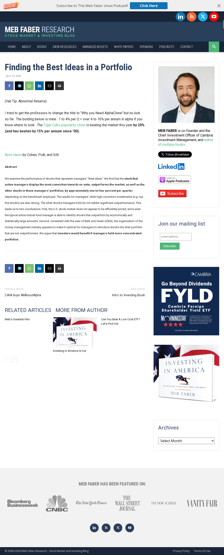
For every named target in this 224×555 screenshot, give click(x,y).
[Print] (59, 85)
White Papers (123, 47)
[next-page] (14, 359)
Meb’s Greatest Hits (17, 319)
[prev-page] (7, 359)
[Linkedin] (180, 16)
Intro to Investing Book (128, 295)
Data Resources (65, 47)
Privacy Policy (181, 551)
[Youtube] (214, 16)
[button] (112, 5)
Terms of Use (202, 551)
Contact (186, 47)
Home (12, 47)
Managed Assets (95, 47)
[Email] (49, 85)
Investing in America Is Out (69, 350)
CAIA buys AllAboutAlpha (23, 295)
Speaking (146, 47)
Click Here (149, 5)
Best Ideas (13, 155)
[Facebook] (9, 85)
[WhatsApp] (29, 85)
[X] (203, 16)
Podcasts (166, 47)
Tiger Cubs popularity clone (64, 125)
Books (42, 47)
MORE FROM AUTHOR (81, 310)
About (26, 47)
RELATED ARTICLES (28, 310)
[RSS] (191, 16)
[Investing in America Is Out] (74, 332)
